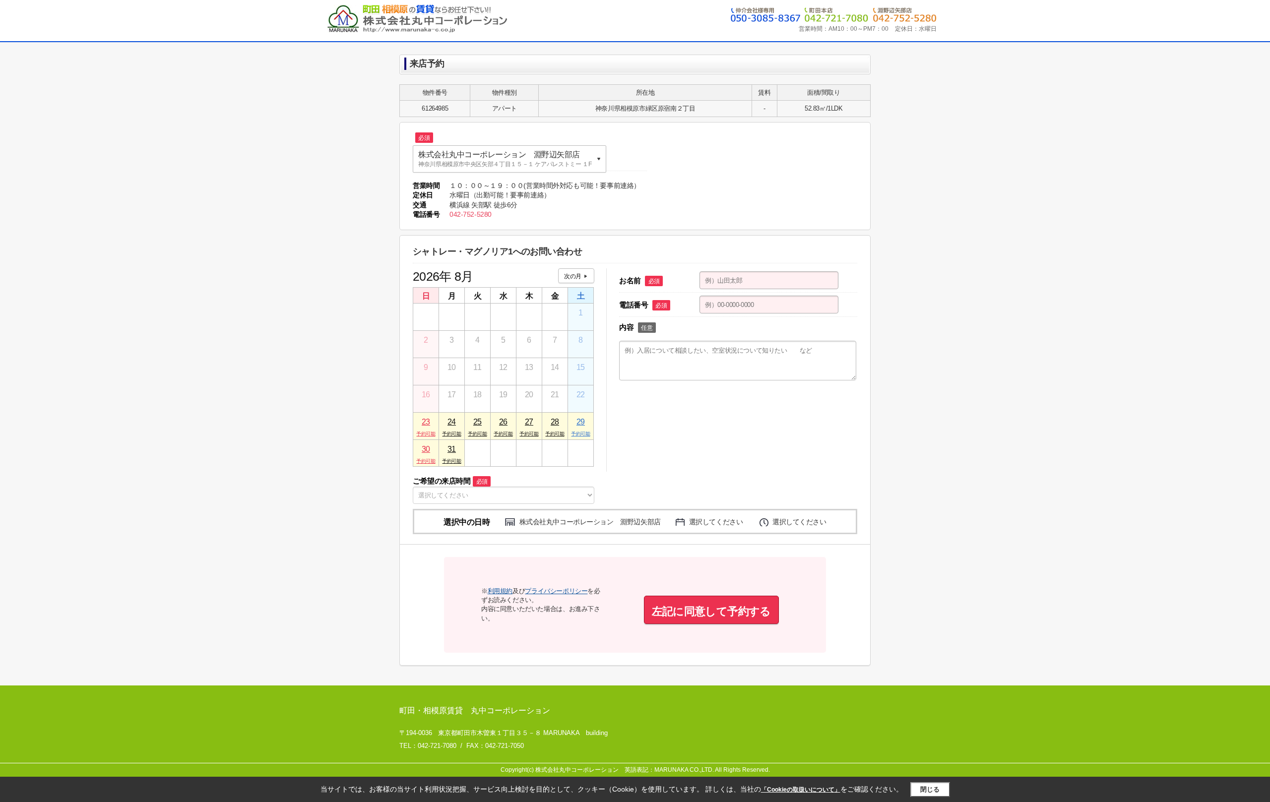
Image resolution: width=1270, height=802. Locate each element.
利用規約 (500, 591)
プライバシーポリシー (556, 591)
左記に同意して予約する (711, 611)
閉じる (930, 789)
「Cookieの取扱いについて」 (800, 789)
